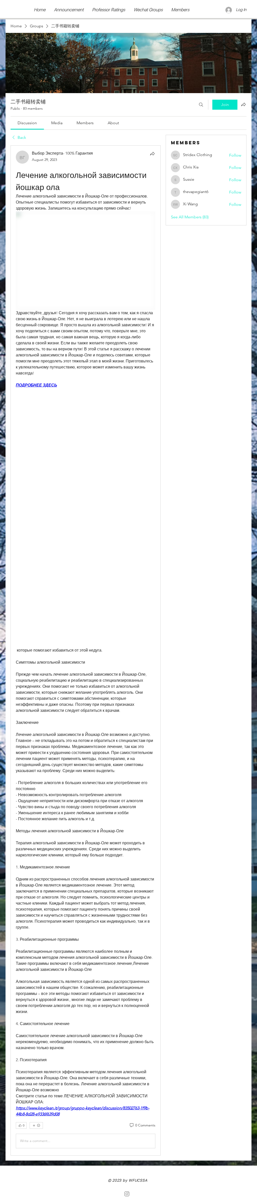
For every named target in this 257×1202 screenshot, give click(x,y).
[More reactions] (36, 1125)
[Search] (201, 105)
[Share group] (243, 104)
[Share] (152, 154)
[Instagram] (126, 1193)
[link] (27, 122)
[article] (86, 650)
